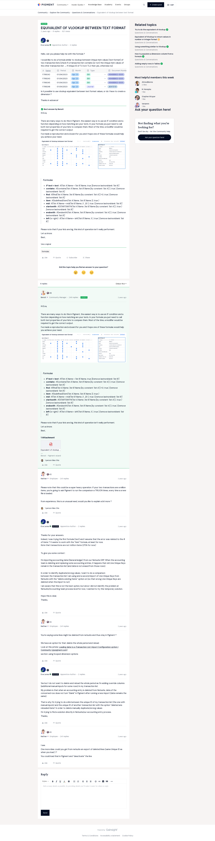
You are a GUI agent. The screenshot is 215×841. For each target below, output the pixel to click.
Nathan (44, 478)
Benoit (43, 297)
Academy (108, 4)
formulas (45, 251)
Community (43, 12)
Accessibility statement (110, 836)
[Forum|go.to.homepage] (46, 4)
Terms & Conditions (90, 836)
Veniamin (145, 104)
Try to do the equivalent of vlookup (150, 29)
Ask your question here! (154, 137)
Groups (127, 4)
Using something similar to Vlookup (150, 47)
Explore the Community (60, 12)
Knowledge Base (95, 4)
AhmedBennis (147, 82)
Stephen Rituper (148, 96)
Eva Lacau (45, 45)
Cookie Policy (127, 836)
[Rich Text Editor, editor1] (83, 796)
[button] (155, 4)
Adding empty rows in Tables (147, 64)
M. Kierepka (146, 89)
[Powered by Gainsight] (108, 830)
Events (118, 4)
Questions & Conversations (83, 12)
